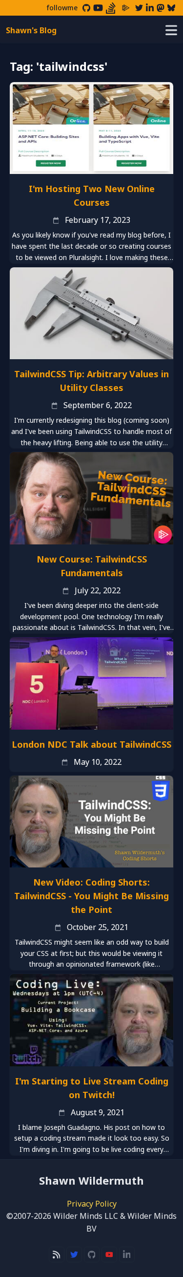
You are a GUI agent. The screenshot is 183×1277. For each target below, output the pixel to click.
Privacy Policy (92, 1203)
